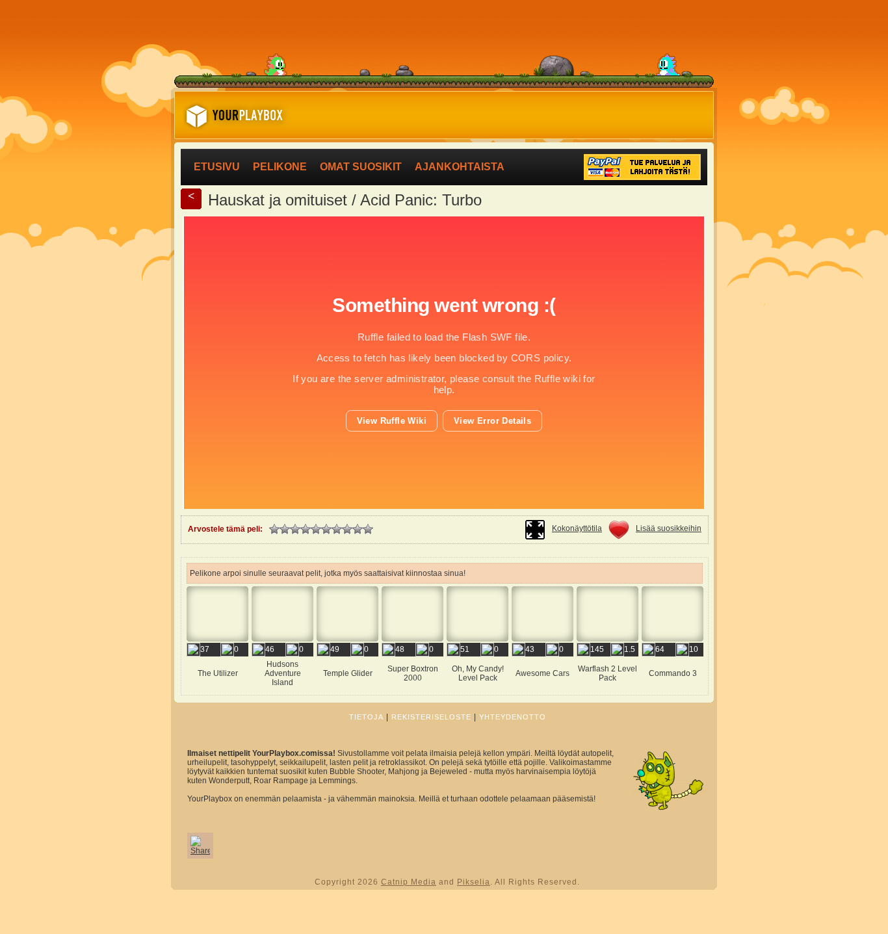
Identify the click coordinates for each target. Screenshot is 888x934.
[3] (295, 529)
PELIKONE (280, 166)
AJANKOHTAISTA (459, 166)
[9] (357, 529)
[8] (347, 529)
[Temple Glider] (347, 686)
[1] (274, 529)
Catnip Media (408, 882)
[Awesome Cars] (542, 686)
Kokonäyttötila (577, 528)
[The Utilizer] (217, 686)
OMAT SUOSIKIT (361, 166)
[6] (326, 529)
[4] (305, 529)
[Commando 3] (672, 686)
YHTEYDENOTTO (512, 717)
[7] (337, 529)
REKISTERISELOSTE (431, 717)
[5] (316, 529)
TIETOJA (366, 717)
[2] (285, 529)
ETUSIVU (217, 166)
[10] (368, 529)
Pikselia (473, 882)
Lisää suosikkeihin (668, 528)
